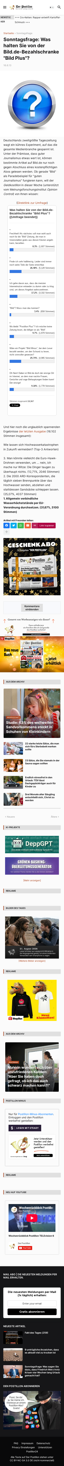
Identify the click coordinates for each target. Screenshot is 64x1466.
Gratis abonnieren (32, 1311)
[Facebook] (6, 525)
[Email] (28, 525)
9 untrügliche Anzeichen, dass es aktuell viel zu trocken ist (42, 1351)
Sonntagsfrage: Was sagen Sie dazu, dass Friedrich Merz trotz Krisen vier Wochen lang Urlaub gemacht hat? (42, 1371)
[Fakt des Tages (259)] (13, 1337)
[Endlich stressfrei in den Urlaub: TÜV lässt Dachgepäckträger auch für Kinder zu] (13, 782)
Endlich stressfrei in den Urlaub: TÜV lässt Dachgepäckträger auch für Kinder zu (40, 782)
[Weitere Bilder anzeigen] (32, 960)
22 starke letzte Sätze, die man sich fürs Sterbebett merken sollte (42, 746)
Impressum (27, 1443)
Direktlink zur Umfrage (32, 203)
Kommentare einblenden (32, 608)
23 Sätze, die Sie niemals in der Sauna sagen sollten (42, 762)
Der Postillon (32, 1457)
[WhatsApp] (21, 525)
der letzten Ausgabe (32, 431)
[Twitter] (14, 525)
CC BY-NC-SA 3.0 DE (21, 1460)
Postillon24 (32, 1451)
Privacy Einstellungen (23, 1447)
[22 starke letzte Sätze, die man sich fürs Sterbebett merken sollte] (13, 748)
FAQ (16, 1443)
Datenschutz (43, 1443)
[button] (4, 7)
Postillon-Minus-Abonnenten (35, 1114)
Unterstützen (45, 1447)
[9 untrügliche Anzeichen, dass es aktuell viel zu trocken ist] (13, 1354)
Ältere (54, 816)
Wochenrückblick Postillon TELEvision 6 (31, 1235)
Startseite (8, 33)
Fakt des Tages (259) (36, 1332)
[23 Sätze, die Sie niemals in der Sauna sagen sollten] (13, 765)
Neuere (11, 816)
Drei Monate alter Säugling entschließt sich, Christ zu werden (40, 797)
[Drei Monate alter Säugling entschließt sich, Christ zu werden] (13, 799)
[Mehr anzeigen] (6, 532)
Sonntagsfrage (24, 33)
